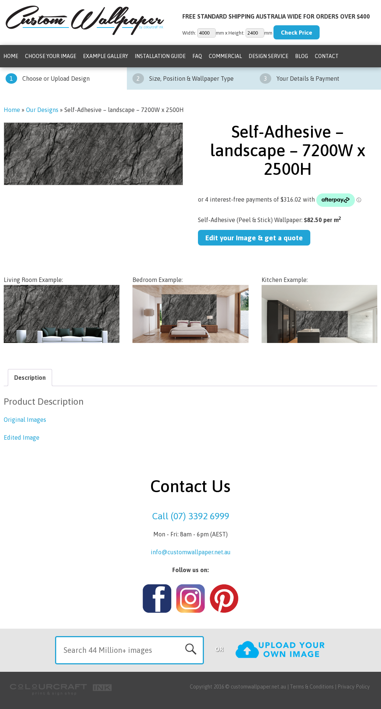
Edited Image (21, 437)
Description (30, 377)
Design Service (268, 56)
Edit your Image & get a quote (254, 238)
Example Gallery (105, 56)
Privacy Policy (353, 687)
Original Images (25, 419)
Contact (327, 56)
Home (10, 56)
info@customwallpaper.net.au (191, 552)
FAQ (197, 56)
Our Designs (42, 109)
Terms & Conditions (312, 687)
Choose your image (50, 56)
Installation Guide (160, 56)
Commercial (225, 56)
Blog (301, 56)
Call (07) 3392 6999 (190, 516)
